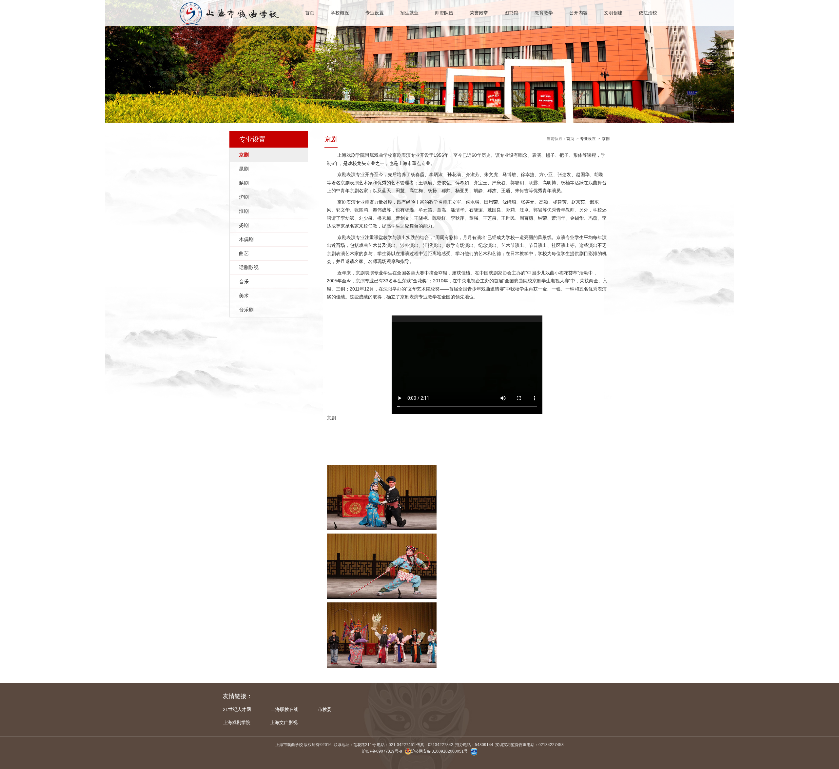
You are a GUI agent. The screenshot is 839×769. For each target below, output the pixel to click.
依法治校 (648, 12)
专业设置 (374, 12)
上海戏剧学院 (236, 722)
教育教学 (544, 12)
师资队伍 (444, 12)
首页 (309, 12)
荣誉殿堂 (479, 12)
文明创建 (613, 12)
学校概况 (340, 12)
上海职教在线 (284, 709)
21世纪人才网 (237, 709)
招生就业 (409, 12)
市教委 (325, 709)
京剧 (606, 138)
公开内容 (578, 12)
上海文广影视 (284, 722)
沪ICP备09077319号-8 (382, 751)
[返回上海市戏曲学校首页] (228, 3)
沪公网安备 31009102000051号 (439, 751)
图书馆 (511, 12)
